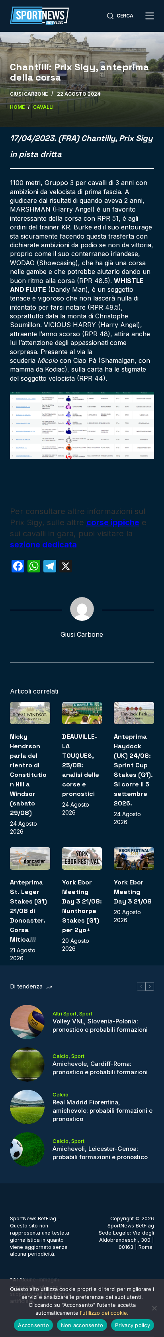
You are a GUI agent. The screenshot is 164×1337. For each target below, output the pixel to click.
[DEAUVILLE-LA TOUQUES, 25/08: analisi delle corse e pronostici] (82, 713)
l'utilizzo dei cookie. (104, 1313)
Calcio (60, 1056)
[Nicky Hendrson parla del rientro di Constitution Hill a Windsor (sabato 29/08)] (30, 713)
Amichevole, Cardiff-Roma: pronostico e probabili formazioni (100, 1068)
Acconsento (33, 1325)
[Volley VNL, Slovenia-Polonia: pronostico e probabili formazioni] (27, 1022)
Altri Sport (64, 1013)
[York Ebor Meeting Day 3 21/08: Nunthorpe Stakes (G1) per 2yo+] (82, 858)
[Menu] (149, 16)
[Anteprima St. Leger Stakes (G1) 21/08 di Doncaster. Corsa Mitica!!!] (30, 858)
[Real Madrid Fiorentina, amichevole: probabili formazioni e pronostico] (27, 1107)
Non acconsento (82, 1325)
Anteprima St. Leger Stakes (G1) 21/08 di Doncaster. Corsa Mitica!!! (28, 911)
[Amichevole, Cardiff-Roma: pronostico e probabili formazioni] (27, 1064)
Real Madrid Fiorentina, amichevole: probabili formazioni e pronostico (102, 1110)
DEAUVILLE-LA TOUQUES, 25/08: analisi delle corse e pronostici (80, 765)
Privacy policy (132, 1325)
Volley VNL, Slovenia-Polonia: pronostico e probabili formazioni (100, 1025)
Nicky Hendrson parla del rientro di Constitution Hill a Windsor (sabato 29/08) (28, 774)
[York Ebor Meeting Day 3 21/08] (134, 858)
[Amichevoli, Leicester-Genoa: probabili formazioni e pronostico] (27, 1149)
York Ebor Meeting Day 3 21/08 (133, 891)
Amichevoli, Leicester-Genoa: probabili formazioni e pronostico (100, 1153)
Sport (85, 1013)
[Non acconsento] (154, 1308)
